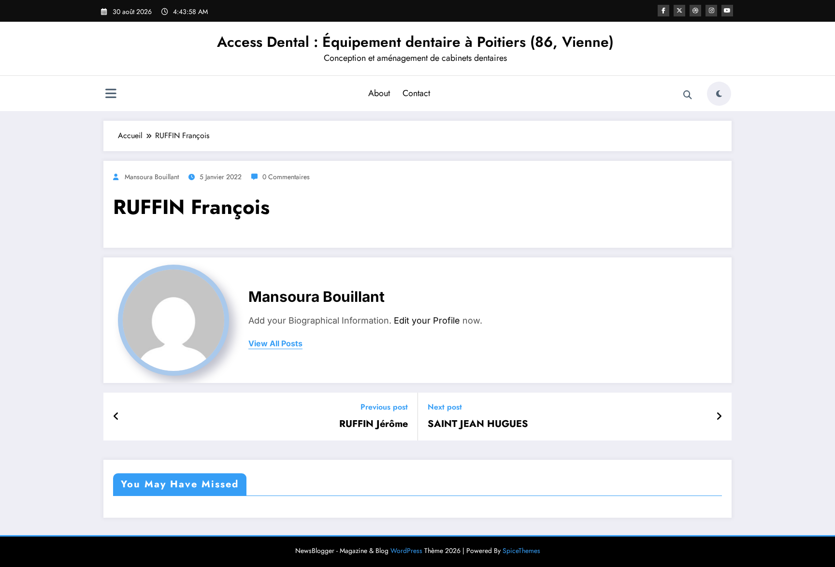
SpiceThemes (521, 550)
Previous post (384, 406)
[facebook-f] (663, 10)
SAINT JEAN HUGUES (478, 424)
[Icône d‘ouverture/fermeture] (110, 94)
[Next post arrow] (719, 417)
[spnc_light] (719, 94)
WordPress (406, 550)
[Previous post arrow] (116, 417)
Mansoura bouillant (152, 177)
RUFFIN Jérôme (373, 424)
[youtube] (727, 10)
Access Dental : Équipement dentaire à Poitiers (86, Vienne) (415, 41)
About (379, 93)
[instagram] (711, 10)
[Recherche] (688, 95)
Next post (445, 406)
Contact (416, 93)
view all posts (275, 343)
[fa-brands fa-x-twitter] (679, 10)
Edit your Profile (427, 320)
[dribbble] (695, 10)
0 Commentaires (286, 177)
